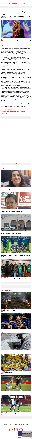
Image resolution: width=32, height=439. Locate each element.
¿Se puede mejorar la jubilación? (7, 189)
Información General (4, 9)
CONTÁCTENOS (17, 432)
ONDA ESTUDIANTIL (4, 371)
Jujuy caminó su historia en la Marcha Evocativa (8, 310)
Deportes (2, 254)
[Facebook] (17, 430)
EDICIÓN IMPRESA (10, 424)
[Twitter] (14, 430)
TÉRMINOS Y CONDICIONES (12, 432)
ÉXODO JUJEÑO (3, 309)
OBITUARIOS (22, 424)
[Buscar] (3, 3)
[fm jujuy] (24, 3)
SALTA (19, 424)
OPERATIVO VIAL (3, 350)
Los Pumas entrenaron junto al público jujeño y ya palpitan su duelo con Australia (15, 256)
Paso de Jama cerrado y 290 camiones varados (7, 351)
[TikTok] (12, 430)
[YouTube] (9, 430)
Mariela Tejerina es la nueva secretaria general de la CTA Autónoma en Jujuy (15, 279)
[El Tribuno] (13, 4)
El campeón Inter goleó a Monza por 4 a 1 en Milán (8, 331)
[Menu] (1, 3)
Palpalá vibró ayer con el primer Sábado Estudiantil (8, 372)
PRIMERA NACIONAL (4, 412)
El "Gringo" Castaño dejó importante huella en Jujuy (11, 211)
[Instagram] (22, 430)
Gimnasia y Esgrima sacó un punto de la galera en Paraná (9, 413)
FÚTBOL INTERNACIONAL (4, 330)
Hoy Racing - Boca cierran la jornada (6, 393)
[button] (11, 40)
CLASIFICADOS (26, 424)
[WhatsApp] (20, 430)
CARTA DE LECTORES (15, 424)
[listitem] (6, 3)
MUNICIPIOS (5, 424)
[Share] (2, 40)
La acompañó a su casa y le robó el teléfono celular (11, 233)
